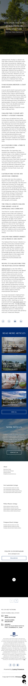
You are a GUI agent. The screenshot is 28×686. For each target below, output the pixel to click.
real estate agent (18, 302)
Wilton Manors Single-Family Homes (12, 509)
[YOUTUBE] (17, 665)
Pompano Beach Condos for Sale (11, 526)
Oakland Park (6, 268)
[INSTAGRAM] (14, 665)
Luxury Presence (18, 669)
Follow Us (14, 558)
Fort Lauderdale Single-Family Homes (13, 490)
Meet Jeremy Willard (9, 470)
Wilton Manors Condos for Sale (11, 507)
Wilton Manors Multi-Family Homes (12, 510)
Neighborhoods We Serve (10, 473)
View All (14, 412)
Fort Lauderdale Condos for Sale (11, 489)
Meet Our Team (7, 469)
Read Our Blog (7, 472)
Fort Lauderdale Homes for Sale (11, 487)
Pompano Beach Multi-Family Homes (12, 527)
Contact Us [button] (14, 452)
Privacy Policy (21, 677)
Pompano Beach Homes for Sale (11, 524)
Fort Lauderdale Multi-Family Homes (12, 492)
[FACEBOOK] (10, 665)
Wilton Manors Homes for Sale (11, 506)
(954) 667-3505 (9, 621)
